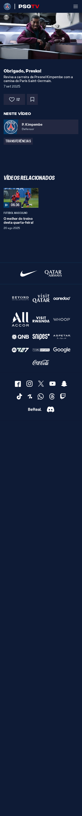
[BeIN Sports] (41, 350)
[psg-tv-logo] (27, 6)
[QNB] (20, 337)
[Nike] (28, 273)
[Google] (61, 350)
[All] (20, 319)
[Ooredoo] (61, 298)
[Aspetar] (61, 337)
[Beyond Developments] (20, 298)
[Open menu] (75, 6)
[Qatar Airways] (53, 273)
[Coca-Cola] (41, 362)
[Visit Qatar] (41, 298)
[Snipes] (41, 337)
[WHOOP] (61, 319)
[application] (41, 36)
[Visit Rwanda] (41, 319)
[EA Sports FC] (20, 350)
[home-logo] (7, 6)
